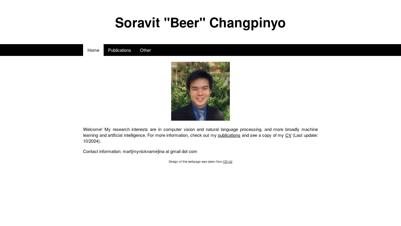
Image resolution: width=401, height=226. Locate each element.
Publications (119, 50)
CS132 (227, 161)
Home (93, 50)
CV (288, 135)
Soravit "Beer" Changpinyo (200, 21)
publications (229, 135)
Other (145, 50)
